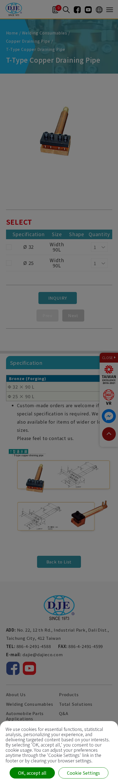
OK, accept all (32, 772)
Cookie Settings (83, 772)
